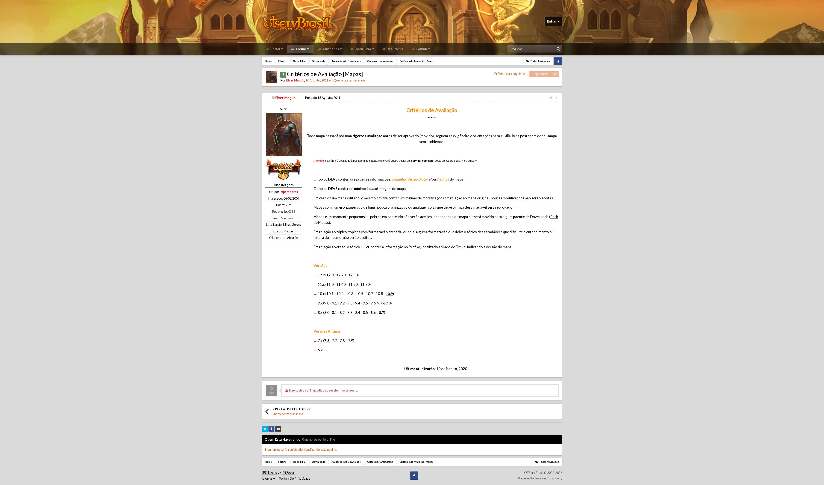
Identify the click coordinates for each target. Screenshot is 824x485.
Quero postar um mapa (349, 80)
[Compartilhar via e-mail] (278, 429)
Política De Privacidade (294, 478)
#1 (557, 97)
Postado (322, 97)
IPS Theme (269, 472)
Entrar (552, 21)
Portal (275, 49)
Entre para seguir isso (512, 73)
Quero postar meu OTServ (461, 160)
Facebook (558, 61)
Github (421, 49)
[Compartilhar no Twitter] (265, 429)
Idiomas (267, 478)
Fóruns (300, 49)
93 (293, 211)
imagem (385, 188)
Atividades (330, 49)
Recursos (393, 49)
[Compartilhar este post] (550, 97)
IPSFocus (288, 472)
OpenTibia (362, 49)
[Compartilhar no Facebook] (271, 429)
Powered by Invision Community (540, 478)
